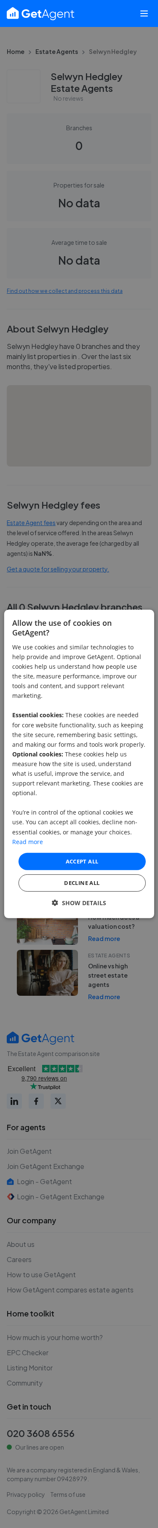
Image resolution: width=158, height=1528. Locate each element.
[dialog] (79, 764)
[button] (79, 903)
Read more (27, 841)
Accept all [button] (82, 861)
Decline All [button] (81, 883)
